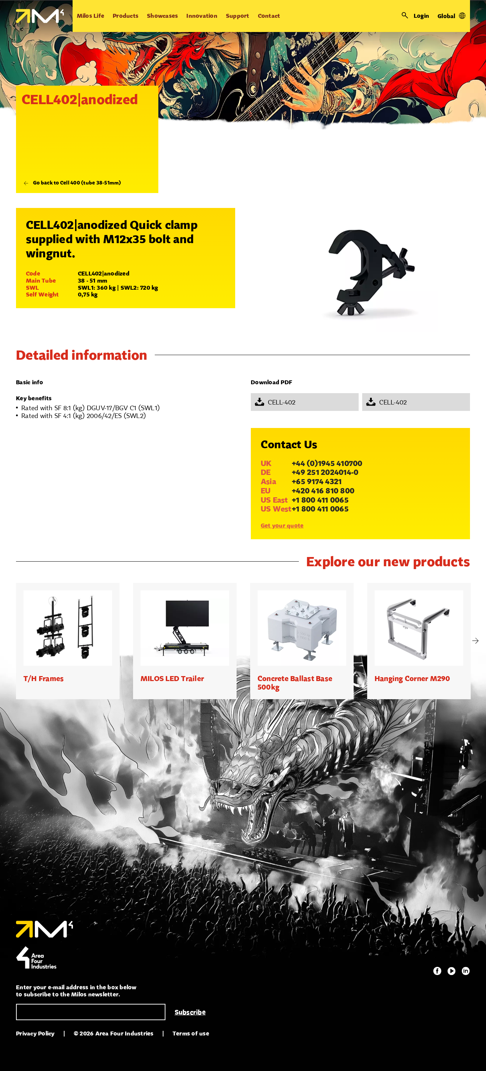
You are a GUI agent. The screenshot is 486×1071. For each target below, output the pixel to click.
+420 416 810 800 (323, 490)
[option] (68, 641)
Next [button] (475, 641)
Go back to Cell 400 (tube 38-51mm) (77, 183)
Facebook (437, 971)
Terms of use (191, 1033)
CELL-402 (281, 402)
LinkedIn (465, 971)
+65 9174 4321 (317, 481)
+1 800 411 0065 (320, 499)
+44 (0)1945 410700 (327, 463)
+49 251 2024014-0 (325, 472)
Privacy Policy (35, 1033)
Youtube (451, 971)
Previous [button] (10, 641)
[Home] (40, 16)
